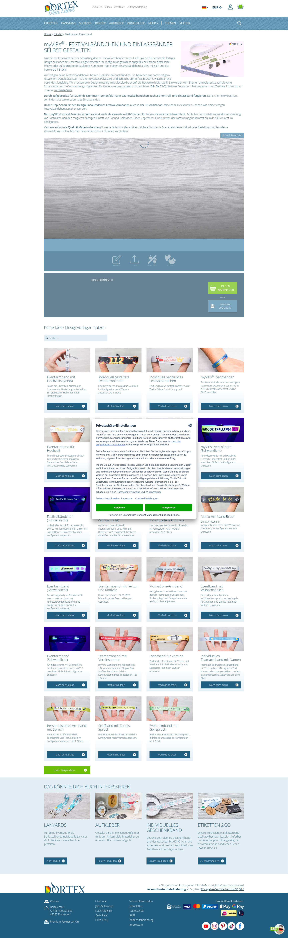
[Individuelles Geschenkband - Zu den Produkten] (169, 806)
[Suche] (239, 23)
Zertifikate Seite (63, 90)
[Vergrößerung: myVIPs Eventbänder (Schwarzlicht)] (221, 430)
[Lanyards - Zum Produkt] (67, 806)
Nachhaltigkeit (103, 911)
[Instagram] (214, 926)
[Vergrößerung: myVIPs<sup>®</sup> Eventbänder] (221, 360)
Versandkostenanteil (232, 885)
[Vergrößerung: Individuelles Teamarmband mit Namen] (221, 639)
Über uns (100, 901)
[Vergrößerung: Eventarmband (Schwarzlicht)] (67, 569)
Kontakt (54, 901)
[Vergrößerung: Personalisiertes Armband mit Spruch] (67, 708)
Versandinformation (141, 901)
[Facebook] (240, 926)
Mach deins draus (65, 406)
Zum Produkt (53, 860)
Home (47, 34)
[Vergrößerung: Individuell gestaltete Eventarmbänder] (118, 360)
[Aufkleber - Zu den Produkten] (118, 806)
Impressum (136, 924)
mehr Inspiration (64, 770)
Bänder (58, 34)
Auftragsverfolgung (137, 6)
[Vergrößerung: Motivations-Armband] (169, 569)
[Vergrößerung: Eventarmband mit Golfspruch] (169, 708)
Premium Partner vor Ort (64, 921)
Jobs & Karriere (104, 906)
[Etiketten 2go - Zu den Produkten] (221, 806)
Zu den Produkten (107, 860)
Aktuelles (97, 6)
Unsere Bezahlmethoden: (230, 901)
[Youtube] (206, 926)
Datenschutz (137, 911)
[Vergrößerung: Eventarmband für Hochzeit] (67, 430)
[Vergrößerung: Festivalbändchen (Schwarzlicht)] (67, 499)
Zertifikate (119, 6)
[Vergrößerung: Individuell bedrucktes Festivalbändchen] (169, 360)
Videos (108, 6)
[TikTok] (232, 926)
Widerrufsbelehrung (141, 920)
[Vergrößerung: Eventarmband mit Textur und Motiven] (118, 569)
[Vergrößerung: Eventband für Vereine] (169, 639)
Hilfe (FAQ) (101, 920)
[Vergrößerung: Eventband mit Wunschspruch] (221, 569)
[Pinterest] (223, 926)
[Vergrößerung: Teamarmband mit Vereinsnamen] (118, 639)
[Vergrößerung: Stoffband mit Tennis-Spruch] (118, 708)
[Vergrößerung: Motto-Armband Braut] (221, 499)
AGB (132, 915)
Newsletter (136, 906)
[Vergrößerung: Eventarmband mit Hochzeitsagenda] (67, 360)
